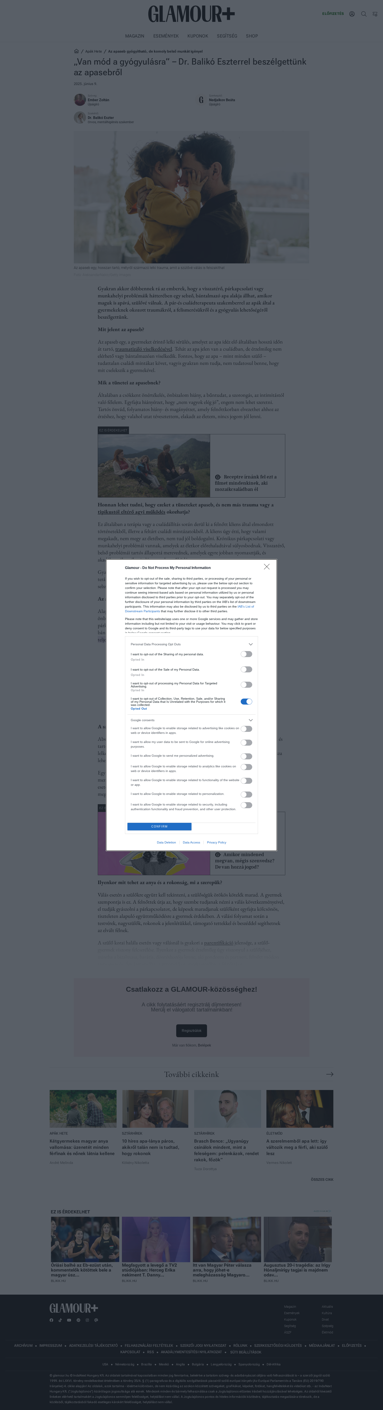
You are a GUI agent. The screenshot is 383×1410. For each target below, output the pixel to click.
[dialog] (191, 705)
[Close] (268, 568)
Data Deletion (166, 842)
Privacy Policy (216, 842)
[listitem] (191, 644)
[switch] (246, 654)
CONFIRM (159, 826)
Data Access (191, 842)
